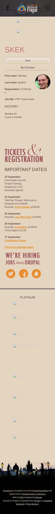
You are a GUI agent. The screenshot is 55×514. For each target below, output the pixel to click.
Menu (47, 8)
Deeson (38, 497)
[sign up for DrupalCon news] (36, 273)
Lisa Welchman (23, 217)
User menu (7, 8)
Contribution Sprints (15, 240)
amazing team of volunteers (34, 494)
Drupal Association (40, 491)
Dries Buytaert (22, 207)
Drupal (37, 501)
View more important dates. (19, 247)
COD (21, 497)
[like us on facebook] (23, 273)
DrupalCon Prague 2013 (27, 7)
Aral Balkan (21, 227)
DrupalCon (7, 491)
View (33, 60)
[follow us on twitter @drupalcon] (10, 273)
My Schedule (28, 67)
